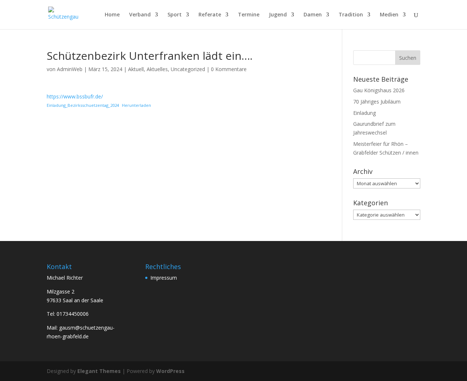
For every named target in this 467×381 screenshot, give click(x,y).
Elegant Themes (99, 371)
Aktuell (136, 69)
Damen (313, 15)
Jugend (278, 15)
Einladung (364, 112)
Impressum (163, 277)
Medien (389, 15)
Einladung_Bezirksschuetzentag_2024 (83, 105)
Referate (209, 15)
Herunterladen (136, 105)
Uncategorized (188, 69)
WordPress (170, 371)
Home (112, 15)
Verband (140, 15)
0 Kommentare (229, 69)
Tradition (351, 15)
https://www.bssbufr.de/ (75, 96)
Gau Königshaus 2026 (379, 90)
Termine (248, 15)
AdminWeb (69, 69)
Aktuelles (157, 69)
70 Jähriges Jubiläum (377, 101)
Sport (174, 15)
